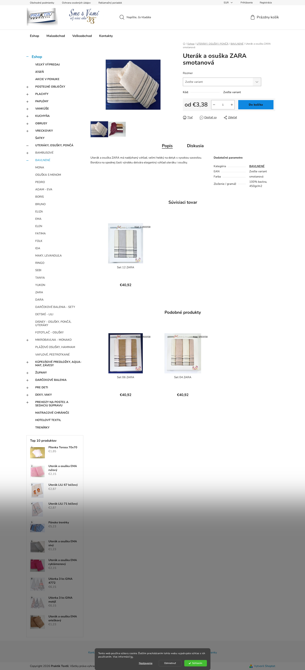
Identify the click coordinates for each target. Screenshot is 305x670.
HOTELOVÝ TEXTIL (48, 420)
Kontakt (93, 652)
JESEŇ (39, 72)
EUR (226, 2)
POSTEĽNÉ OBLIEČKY (50, 87)
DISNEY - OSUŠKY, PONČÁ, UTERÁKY (53, 323)
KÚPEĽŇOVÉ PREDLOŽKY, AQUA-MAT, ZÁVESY (58, 363)
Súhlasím (197, 663)
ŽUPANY (41, 373)
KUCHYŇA (42, 116)
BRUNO (40, 204)
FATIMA (40, 233)
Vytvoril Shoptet (264, 666)
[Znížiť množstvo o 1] (214, 104)
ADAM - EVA (43, 189)
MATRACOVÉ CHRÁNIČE (52, 413)
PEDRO (40, 182)
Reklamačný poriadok (110, 2)
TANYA (40, 278)
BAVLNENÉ (42, 160)
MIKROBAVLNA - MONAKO (53, 340)
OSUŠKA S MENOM (48, 175)
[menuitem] (34, 36)
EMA (38, 219)
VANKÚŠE (42, 109)
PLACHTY (41, 94)
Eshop (37, 56)
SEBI (38, 270)
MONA (39, 167)
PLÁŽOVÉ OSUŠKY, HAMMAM (55, 347)
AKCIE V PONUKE (47, 79)
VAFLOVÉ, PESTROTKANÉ (52, 355)
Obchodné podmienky (42, 2)
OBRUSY (41, 123)
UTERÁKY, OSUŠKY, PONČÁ (54, 145)
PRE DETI (41, 387)
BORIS (39, 197)
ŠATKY (40, 138)
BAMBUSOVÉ (44, 153)
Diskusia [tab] (195, 146)
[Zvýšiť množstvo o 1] (231, 104)
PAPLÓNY (41, 101)
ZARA (39, 292)
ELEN (38, 226)
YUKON (40, 285)
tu (132, 656)
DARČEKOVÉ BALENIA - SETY (55, 307)
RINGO (39, 263)
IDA (37, 248)
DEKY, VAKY (43, 395)
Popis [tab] (167, 146)
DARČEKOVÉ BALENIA (51, 380)
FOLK (38, 241)
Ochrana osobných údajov (76, 2)
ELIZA (39, 212)
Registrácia (266, 2)
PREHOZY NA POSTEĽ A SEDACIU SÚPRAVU (51, 403)
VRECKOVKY (44, 131)
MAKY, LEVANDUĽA (48, 256)
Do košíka (256, 105)
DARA (39, 300)
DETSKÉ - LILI (44, 314)
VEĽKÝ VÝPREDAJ (47, 65)
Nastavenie (145, 663)
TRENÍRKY (42, 428)
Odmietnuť (170, 663)
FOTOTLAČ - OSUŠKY (49, 332)
